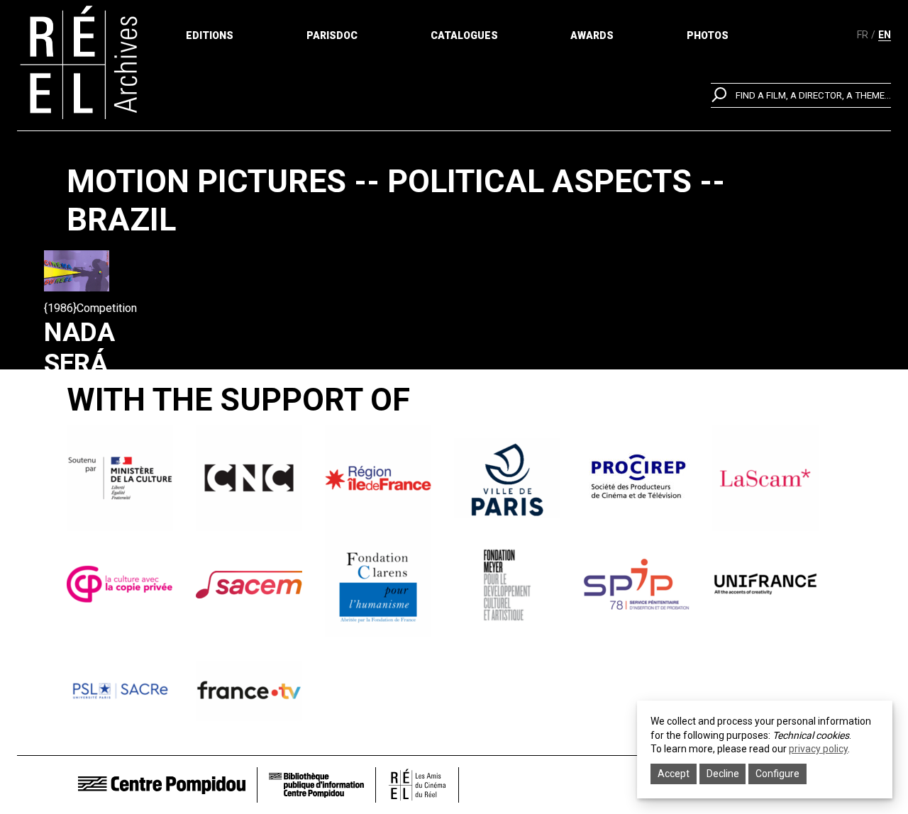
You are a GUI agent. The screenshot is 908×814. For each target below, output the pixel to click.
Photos (708, 35)
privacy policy (818, 748)
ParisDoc (332, 35)
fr (862, 34)
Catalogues (464, 35)
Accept (674, 773)
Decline (723, 773)
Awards (592, 35)
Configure (777, 773)
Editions (209, 35)
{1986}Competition (90, 308)
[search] (801, 95)
